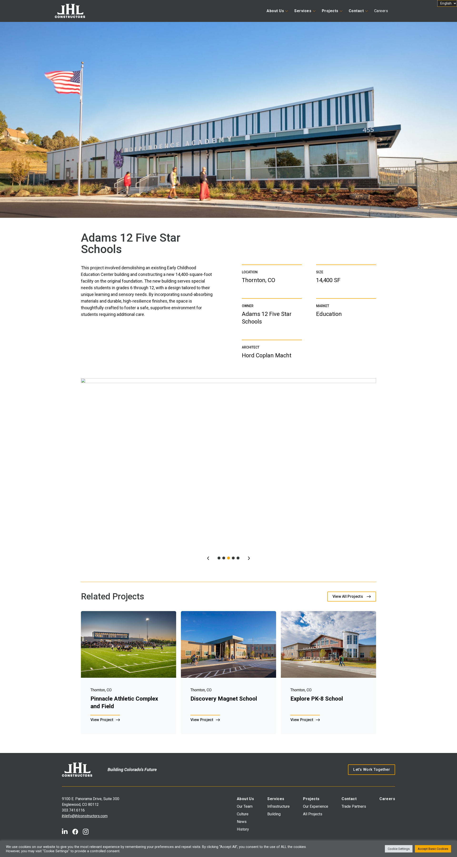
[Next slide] (249, 558)
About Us (275, 11)
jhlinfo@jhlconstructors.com (85, 816)
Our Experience (315, 806)
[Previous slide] (208, 558)
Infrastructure (278, 806)
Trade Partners (354, 806)
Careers (381, 11)
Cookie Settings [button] (399, 849)
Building (274, 814)
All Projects (312, 814)
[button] (219, 558)
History (243, 829)
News (242, 821)
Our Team (245, 806)
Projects (330, 11)
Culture (242, 814)
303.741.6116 (73, 810)
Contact (356, 11)
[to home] (77, 769)
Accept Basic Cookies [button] (433, 849)
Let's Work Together (371, 769)
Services (302, 11)
